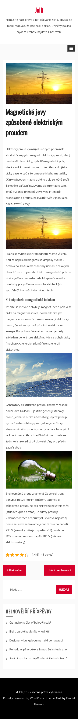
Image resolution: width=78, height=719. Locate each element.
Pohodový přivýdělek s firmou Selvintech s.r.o (38, 649)
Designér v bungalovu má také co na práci (36, 640)
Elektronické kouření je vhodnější (29, 631)
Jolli (39, 9)
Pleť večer (15, 570)
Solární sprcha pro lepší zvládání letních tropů (38, 658)
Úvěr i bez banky (58, 570)
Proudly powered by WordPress (23, 698)
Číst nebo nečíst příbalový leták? (30, 622)
